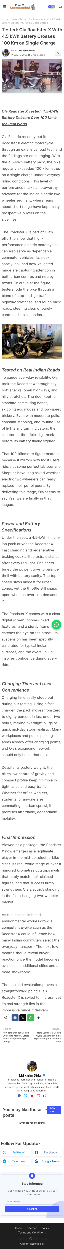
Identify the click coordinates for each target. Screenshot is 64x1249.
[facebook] (19, 1095)
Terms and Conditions (32, 1232)
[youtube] (32, 1095)
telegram (18, 1161)
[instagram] (38, 1095)
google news (50, 1161)
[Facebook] (15, 1017)
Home (5, 19)
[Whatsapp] (30, 1017)
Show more (52, 1109)
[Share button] (38, 1017)
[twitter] (25, 1095)
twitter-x (18, 1152)
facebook (50, 1152)
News (14, 19)
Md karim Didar (30, 1075)
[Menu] (5, 6)
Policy (45, 1228)
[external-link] (44, 1095)
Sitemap (32, 1228)
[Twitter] (22, 1017)
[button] (51, 6)
